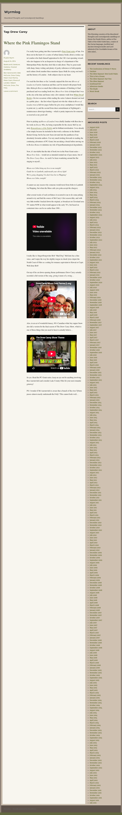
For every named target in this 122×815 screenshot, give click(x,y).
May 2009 (93, 570)
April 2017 (93, 338)
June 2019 (93, 293)
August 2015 (94, 383)
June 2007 (93, 625)
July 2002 (93, 773)
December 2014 (95, 403)
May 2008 (93, 600)
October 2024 (95, 182)
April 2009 (94, 573)
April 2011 (93, 513)
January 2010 (94, 550)
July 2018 (93, 310)
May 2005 (93, 688)
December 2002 (96, 760)
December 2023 (96, 207)
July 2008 (93, 595)
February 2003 (95, 755)
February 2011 (95, 518)
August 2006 (94, 650)
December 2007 (96, 613)
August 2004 (94, 710)
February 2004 (95, 725)
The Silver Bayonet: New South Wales (104, 74)
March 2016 (94, 365)
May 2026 (93, 135)
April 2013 (93, 453)
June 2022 (93, 245)
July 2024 (93, 190)
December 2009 (96, 553)
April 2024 (94, 197)
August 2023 (94, 217)
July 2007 (93, 623)
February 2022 (95, 250)
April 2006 (94, 660)
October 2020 (95, 280)
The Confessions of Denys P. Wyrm (103, 69)
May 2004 (93, 718)
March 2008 (94, 605)
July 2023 (93, 220)
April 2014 (93, 423)
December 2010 (95, 523)
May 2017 (93, 335)
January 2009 (95, 580)
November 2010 (96, 525)
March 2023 (94, 225)
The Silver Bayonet (97, 81)
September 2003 (96, 738)
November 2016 (96, 348)
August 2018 (94, 308)
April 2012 (93, 483)
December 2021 (95, 255)
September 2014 (96, 410)
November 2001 (96, 793)
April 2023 (93, 222)
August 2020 (94, 285)
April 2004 (94, 720)
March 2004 (94, 723)
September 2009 (96, 560)
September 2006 (96, 648)
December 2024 (96, 177)
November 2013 (95, 435)
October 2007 (95, 618)
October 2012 (95, 468)
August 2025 (94, 157)
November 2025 (96, 150)
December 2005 (96, 670)
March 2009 (94, 575)
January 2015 (94, 400)
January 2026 (95, 145)
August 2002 (94, 770)
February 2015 (95, 398)
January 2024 (95, 205)
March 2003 (94, 753)
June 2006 (93, 655)
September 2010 (96, 530)
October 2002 (95, 765)
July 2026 (93, 130)
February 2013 (95, 458)
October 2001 (95, 795)
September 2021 (96, 260)
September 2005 (96, 678)
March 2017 (94, 340)
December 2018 (95, 300)
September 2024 (96, 185)
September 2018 (96, 305)
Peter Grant (8, 80)
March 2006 (94, 663)
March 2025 (94, 170)
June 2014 (93, 418)
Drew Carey (15, 75)
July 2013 (93, 445)
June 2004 (93, 715)
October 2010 (95, 528)
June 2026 (93, 132)
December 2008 (96, 583)
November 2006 (96, 643)
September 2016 (96, 353)
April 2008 (94, 603)
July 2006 (93, 653)
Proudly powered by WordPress (24, 809)
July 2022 (93, 242)
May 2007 (93, 628)
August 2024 (94, 187)
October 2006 (95, 645)
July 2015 (93, 385)
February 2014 (95, 428)
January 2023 (95, 230)
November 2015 (96, 375)
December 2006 (96, 640)
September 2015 (96, 380)
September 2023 (96, 215)
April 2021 (93, 268)
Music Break (94, 91)
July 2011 (93, 505)
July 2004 (93, 713)
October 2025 (95, 152)
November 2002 (96, 763)
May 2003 (93, 748)
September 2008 (96, 590)
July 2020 (93, 288)
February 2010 (95, 548)
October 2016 (95, 350)
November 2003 (96, 733)
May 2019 (93, 295)
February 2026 (95, 142)
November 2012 (96, 465)
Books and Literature (12, 64)
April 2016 (93, 363)
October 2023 (95, 212)
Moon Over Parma (11, 78)
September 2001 (96, 798)
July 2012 (93, 475)
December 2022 (96, 232)
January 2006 (95, 668)
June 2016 (93, 358)
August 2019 (94, 290)
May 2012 (93, 480)
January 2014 (94, 430)
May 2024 (93, 195)
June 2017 (93, 333)
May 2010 (93, 540)
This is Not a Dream (97, 76)
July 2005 (93, 683)
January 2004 (95, 728)
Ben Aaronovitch (10, 73)
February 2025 (95, 172)
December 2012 (95, 463)
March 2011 (94, 515)
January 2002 (95, 788)
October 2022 (95, 237)
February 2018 (95, 320)
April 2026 (94, 137)
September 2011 (96, 500)
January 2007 (95, 638)
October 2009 (95, 558)
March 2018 (94, 318)
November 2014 (96, 405)
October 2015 (95, 378)
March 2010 (94, 545)
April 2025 (94, 167)
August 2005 (94, 680)
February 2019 (95, 298)
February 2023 (95, 227)
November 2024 (96, 180)
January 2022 (95, 252)
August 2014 (94, 413)
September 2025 (96, 155)
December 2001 (95, 790)
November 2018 (96, 303)
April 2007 (94, 630)
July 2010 (93, 535)
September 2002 (96, 768)
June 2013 (93, 448)
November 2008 (96, 585)
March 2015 (94, 395)
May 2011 (93, 510)
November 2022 (96, 235)
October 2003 (95, 735)
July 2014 (93, 415)
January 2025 (95, 175)
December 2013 (95, 433)
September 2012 (96, 470)
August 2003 (94, 740)
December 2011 (95, 493)
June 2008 (93, 598)
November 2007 (96, 615)
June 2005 (93, 685)
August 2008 (94, 593)
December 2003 (96, 730)
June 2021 (93, 265)
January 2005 (95, 698)
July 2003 (93, 743)
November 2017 (96, 323)
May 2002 (93, 778)
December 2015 (95, 373)
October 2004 (95, 705)
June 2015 (93, 388)
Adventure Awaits (96, 86)
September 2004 (96, 708)
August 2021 (94, 263)
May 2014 (93, 420)
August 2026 (94, 127)
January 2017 (94, 345)
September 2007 (96, 620)
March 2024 (94, 200)
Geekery (7, 67)
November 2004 (96, 703)
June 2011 (93, 508)
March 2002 (94, 783)
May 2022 (93, 247)
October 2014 (95, 408)
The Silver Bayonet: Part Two (101, 79)
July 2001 (93, 803)
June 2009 (93, 568)
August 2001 (94, 800)
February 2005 (95, 695)
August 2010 (94, 533)
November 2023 (96, 210)
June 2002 (93, 775)
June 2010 (93, 538)
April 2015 (93, 393)
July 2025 (93, 160)
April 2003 (93, 750)
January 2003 (95, 758)
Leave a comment (11, 91)
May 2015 (93, 390)
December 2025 (96, 147)
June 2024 (93, 192)
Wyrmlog (12, 12)
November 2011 (95, 495)
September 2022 (96, 240)
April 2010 (93, 543)
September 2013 (96, 440)
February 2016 (95, 368)
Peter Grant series (68, 51)
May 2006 (93, 658)
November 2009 (96, 555)
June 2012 (93, 478)
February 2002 (95, 785)
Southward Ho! (95, 84)
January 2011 (94, 520)
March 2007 (94, 633)
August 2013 (94, 443)
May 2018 (93, 313)
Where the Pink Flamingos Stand (32, 43)
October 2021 (95, 257)
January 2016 (95, 370)
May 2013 (93, 450)
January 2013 (94, 460)
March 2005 (94, 693)
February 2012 (95, 488)
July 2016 (93, 355)
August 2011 (94, 503)
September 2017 (96, 325)
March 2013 (94, 455)
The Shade (94, 89)
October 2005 (95, 675)
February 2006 (95, 665)
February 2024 (95, 202)
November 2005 (96, 673)
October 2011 (94, 498)
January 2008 (95, 610)
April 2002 (94, 780)
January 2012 (94, 490)
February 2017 (95, 343)
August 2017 (94, 328)
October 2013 (94, 438)
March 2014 (94, 425)
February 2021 (95, 273)
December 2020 (96, 278)
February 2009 (95, 578)
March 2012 (94, 485)
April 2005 (94, 690)
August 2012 (94, 473)
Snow (13, 85)
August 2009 (94, 563)
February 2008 (95, 608)
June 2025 (93, 162)
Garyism (93, 71)
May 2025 (93, 165)
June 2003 (93, 745)
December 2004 (96, 700)
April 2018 (93, 315)
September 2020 (96, 283)
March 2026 (94, 140)
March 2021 (94, 270)
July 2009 (93, 565)
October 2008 (95, 588)
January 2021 (94, 275)
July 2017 (93, 330)
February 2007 (95, 635)
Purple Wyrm (9, 58)
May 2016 (93, 360)
